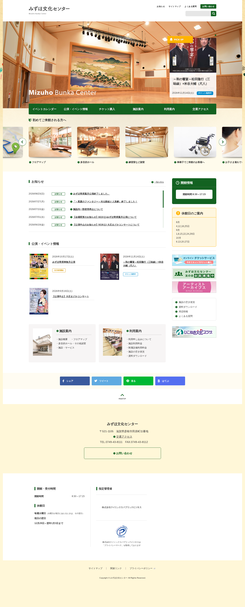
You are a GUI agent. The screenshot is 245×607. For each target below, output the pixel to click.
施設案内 (138, 109)
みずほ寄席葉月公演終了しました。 (91, 193)
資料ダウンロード (137, 356)
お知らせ (161, 6)
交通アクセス (201, 109)
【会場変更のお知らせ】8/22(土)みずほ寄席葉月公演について (105, 217)
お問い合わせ (208, 6)
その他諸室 (80, 343)
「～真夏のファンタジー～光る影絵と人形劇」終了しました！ (105, 201)
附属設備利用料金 (137, 347)
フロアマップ (39, 162)
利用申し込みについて (139, 339)
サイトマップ (175, 6)
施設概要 (63, 339)
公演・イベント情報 (76, 109)
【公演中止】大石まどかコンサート (70, 296)
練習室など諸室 (137, 162)
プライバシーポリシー (141, 568)
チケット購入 (107, 109)
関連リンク (116, 568)
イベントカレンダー (44, 109)
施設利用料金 (135, 343)
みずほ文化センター (49, 10)
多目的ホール (87, 162)
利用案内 (169, 109)
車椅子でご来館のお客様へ (191, 162)
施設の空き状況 (136, 351)
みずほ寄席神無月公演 (63, 262)
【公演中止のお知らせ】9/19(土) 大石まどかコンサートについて (106, 224)
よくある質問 (191, 6)
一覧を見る (159, 182)
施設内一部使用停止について (88, 209)
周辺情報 (183, 311)
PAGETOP (122, 396)
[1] (215, 35)
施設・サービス (66, 347)
